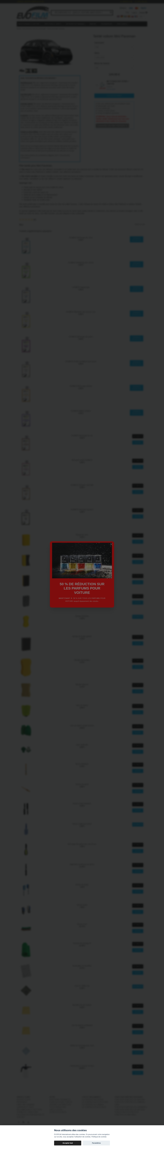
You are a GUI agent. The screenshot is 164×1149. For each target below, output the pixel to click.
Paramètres (96, 1143)
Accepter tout (68, 1143)
